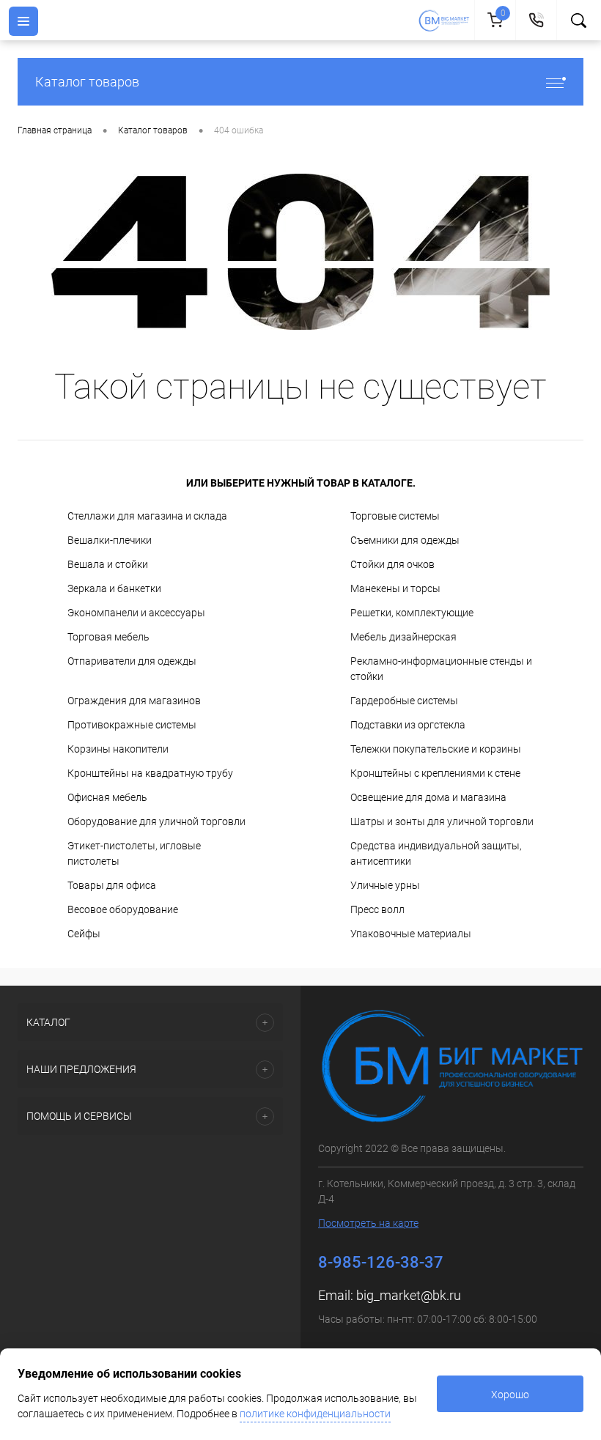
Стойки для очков (392, 564)
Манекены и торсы (395, 588)
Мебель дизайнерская (403, 637)
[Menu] (23, 21)
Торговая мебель (108, 637)
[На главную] (446, 21)
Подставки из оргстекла (407, 725)
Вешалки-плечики (109, 540)
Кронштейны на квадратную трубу (150, 773)
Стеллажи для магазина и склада (147, 516)
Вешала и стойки (107, 564)
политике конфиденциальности (315, 1413)
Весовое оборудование (122, 909)
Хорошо (510, 1394)
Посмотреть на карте (368, 1223)
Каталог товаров (87, 81)
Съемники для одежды (405, 540)
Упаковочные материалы (410, 933)
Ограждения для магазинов (134, 700)
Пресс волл (377, 909)
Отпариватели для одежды (131, 661)
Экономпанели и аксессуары (136, 613)
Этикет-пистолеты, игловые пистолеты (134, 853)
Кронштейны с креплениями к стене (435, 773)
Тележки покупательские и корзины (435, 749)
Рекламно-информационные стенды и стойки (441, 668)
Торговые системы (395, 516)
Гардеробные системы (404, 700)
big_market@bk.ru (408, 1295)
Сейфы (83, 933)
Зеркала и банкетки (114, 588)
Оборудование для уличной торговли (156, 821)
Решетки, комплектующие (411, 613)
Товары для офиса (111, 885)
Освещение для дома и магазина (428, 797)
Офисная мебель (107, 797)
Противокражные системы (131, 725)
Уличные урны (385, 885)
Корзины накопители (118, 749)
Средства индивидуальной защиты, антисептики (436, 853)
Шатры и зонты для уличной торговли (442, 821)
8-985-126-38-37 (380, 1262)
